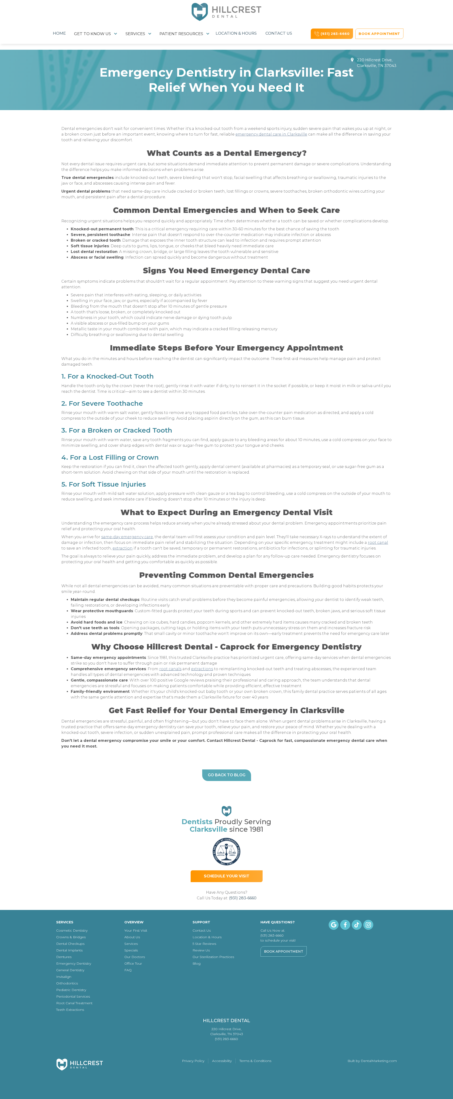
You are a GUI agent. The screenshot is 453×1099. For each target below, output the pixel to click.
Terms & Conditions (255, 1061)
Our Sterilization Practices (213, 957)
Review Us (201, 950)
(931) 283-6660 (242, 898)
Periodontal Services (73, 996)
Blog (197, 963)
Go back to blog (226, 775)
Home (59, 33)
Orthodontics (67, 983)
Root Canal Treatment (74, 1003)
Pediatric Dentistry (71, 990)
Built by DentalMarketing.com (372, 1061)
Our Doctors (134, 957)
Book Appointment (283, 951)
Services (131, 944)
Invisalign (63, 977)
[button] (95, 34)
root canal (378, 542)
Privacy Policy (193, 1061)
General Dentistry (70, 970)
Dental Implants (69, 950)
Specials (131, 950)
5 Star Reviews (204, 944)
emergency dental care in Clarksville (271, 134)
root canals (170, 669)
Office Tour (133, 963)
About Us (132, 937)
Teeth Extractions (70, 1010)
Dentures (63, 957)
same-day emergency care (127, 537)
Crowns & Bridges (71, 937)
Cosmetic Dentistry (72, 930)
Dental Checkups (70, 944)
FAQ (128, 970)
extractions (202, 669)
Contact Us (278, 33)
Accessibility (222, 1061)
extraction (123, 548)
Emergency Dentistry (73, 963)
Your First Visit (135, 930)
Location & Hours (236, 33)
